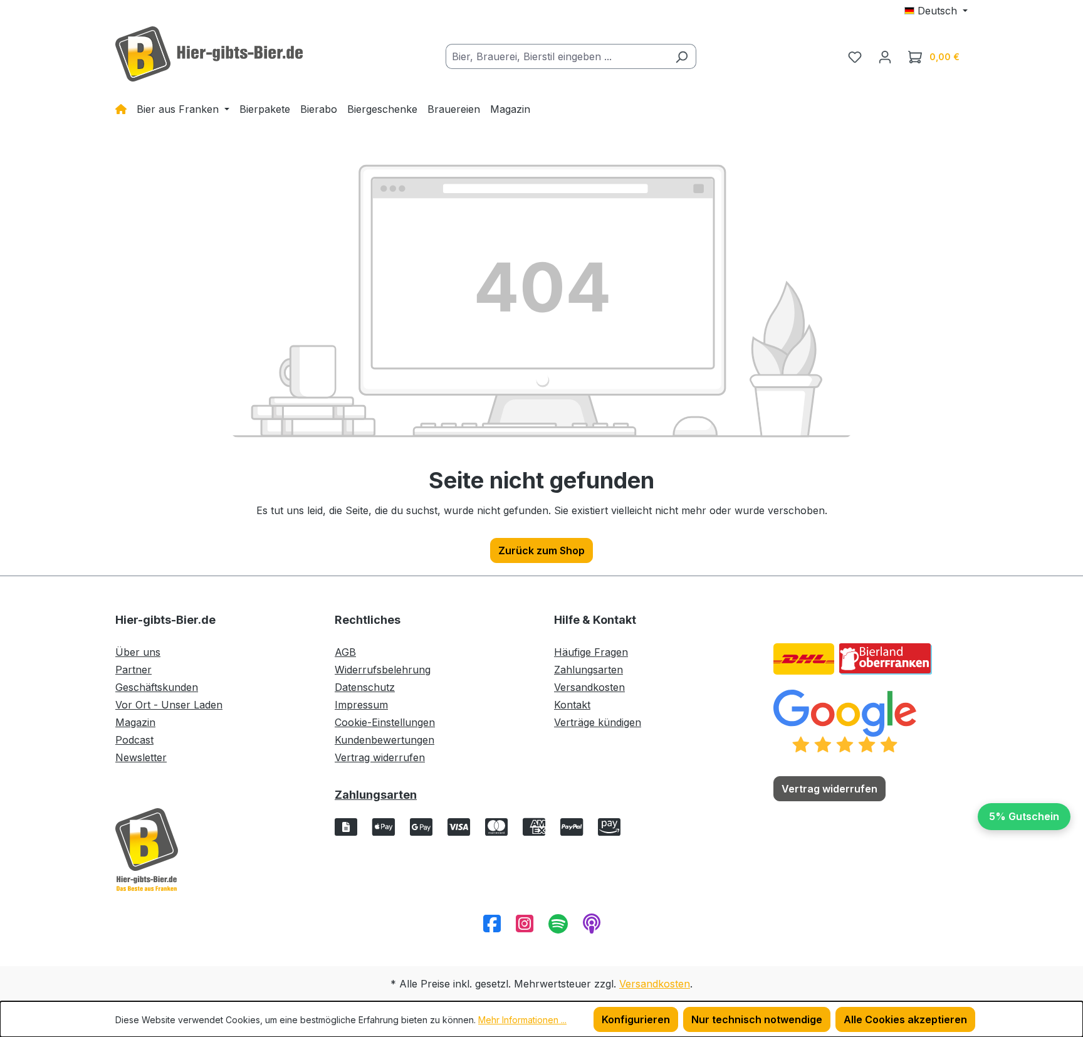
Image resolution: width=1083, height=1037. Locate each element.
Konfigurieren (636, 1019)
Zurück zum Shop (541, 550)
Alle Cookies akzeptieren (905, 1019)
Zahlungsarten (588, 669)
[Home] (121, 109)
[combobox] (556, 56)
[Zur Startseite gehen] (209, 54)
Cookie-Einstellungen (385, 722)
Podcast (134, 740)
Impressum (361, 704)
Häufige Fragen (591, 652)
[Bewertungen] (844, 720)
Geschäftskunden (156, 687)
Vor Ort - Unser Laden (168, 704)
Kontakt (572, 704)
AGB (345, 652)
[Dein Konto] (885, 56)
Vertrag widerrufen (380, 757)
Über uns (137, 652)
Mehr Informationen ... (522, 1019)
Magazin (135, 722)
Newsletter (141, 757)
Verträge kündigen (597, 722)
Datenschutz (365, 687)
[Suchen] (681, 56)
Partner (133, 669)
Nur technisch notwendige (756, 1019)
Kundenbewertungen (384, 740)
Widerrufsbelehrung (383, 669)
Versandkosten (589, 687)
